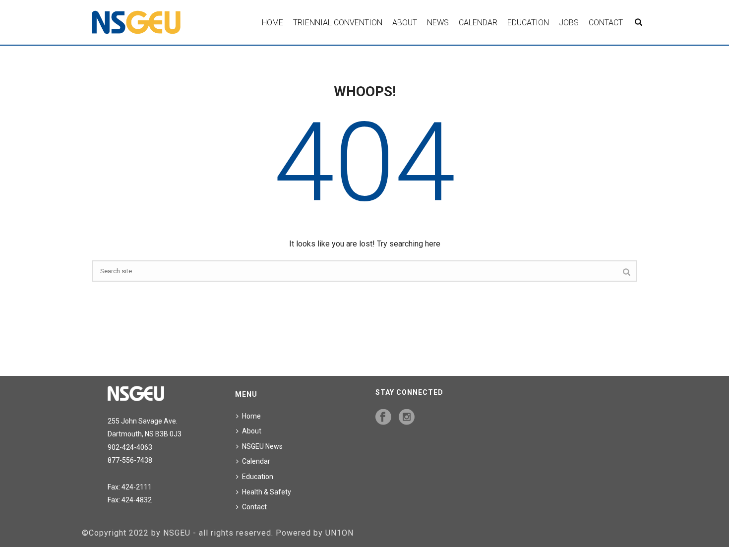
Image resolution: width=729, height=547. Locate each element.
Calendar (478, 22)
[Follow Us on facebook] (383, 417)
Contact (606, 22)
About (404, 22)
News (438, 22)
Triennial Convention (337, 22)
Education (528, 22)
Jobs (569, 22)
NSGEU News (262, 446)
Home (272, 22)
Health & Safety (266, 492)
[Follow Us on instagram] (407, 417)
